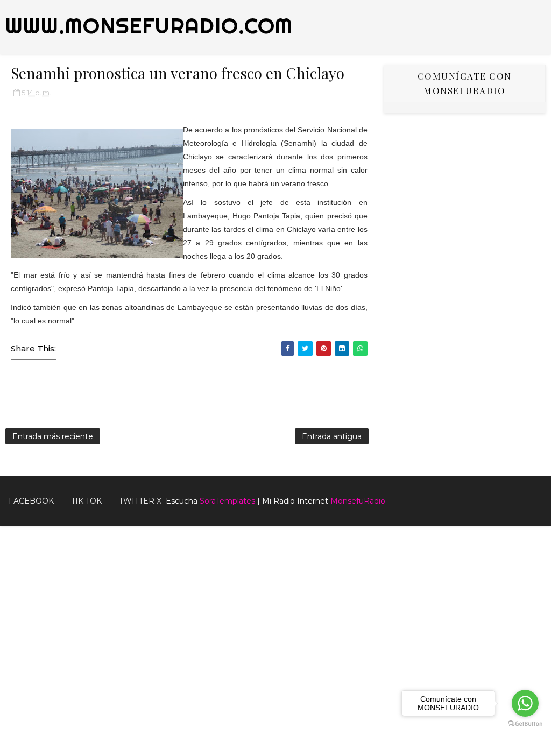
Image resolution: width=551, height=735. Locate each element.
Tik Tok (86, 501)
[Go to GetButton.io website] (525, 723)
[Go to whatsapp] (525, 703)
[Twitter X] (537, 496)
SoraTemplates (227, 501)
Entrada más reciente (52, 436)
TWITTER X (140, 501)
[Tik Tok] (545, 496)
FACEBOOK (31, 501)
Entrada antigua (332, 436)
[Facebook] (529, 496)
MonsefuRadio (357, 501)
